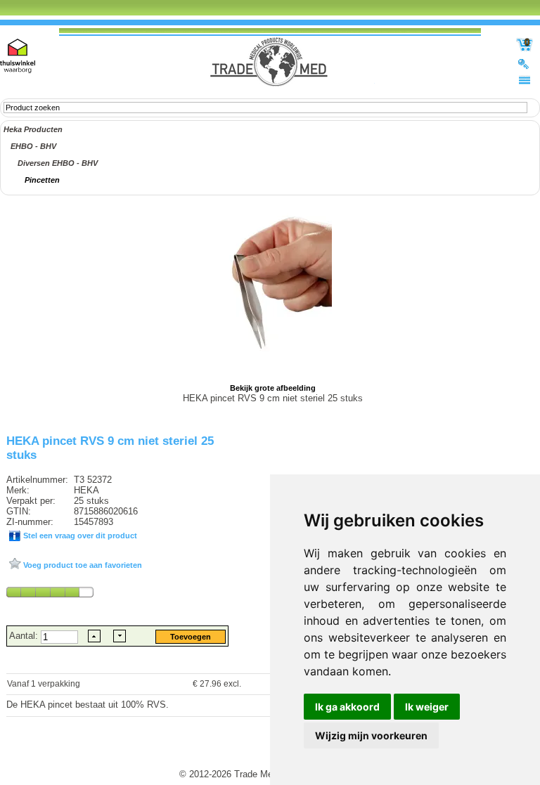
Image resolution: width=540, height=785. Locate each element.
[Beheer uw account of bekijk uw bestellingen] (524, 63)
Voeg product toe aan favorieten (81, 565)
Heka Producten (33, 129)
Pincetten (42, 180)
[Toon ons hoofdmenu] (524, 79)
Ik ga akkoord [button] (347, 707)
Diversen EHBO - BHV (58, 163)
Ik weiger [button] (427, 707)
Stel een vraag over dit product (79, 535)
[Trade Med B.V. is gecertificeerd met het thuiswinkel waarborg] (17, 56)
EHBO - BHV (33, 146)
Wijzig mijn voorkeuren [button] (371, 735)
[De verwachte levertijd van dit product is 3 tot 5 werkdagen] (50, 591)
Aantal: (25, 635)
